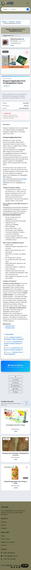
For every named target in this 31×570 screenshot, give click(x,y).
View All (26, 403)
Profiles (16, 389)
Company (4, 528)
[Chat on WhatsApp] (20, 43)
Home (5, 21)
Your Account (5, 539)
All (15, 376)
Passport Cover (10, 327)
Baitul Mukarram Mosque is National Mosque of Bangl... (13, 343)
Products (16, 379)
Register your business (8, 542)
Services (18, 21)
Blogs (16, 392)
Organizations (16, 385)
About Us (4, 545)
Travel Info (12, 21)
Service (3, 525)
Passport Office (10, 326)
